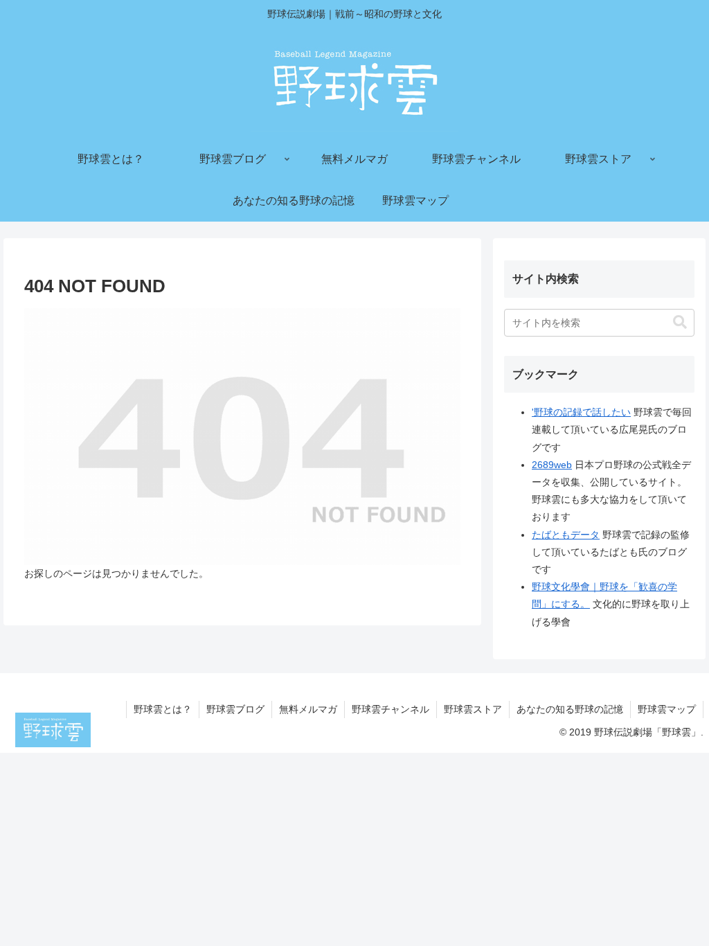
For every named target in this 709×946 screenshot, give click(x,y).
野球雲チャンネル (390, 709)
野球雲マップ (667, 709)
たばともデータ (566, 534)
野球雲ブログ (235, 709)
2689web (552, 464)
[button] (679, 322)
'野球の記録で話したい (581, 412)
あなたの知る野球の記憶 (570, 709)
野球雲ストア (473, 709)
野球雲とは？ (163, 709)
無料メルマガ (308, 709)
